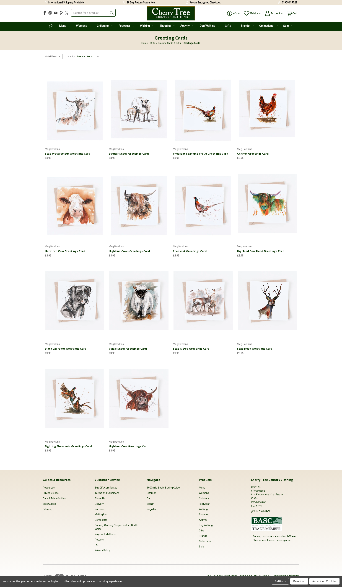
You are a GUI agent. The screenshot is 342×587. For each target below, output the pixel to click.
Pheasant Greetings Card (190, 251)
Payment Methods (105, 534)
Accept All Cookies (324, 581)
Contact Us (101, 519)
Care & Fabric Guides (54, 498)
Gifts (228, 25)
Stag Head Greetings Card (254, 348)
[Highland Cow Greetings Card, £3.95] (139, 398)
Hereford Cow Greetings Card (65, 251)
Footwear (124, 25)
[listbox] (89, 56)
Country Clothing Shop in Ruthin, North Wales (116, 527)
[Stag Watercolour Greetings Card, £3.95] (75, 106)
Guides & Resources (57, 480)
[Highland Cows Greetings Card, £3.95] (139, 203)
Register (151, 509)
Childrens (103, 25)
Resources (49, 487)
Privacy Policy (102, 550)
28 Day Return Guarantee (141, 2)
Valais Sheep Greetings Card (128, 348)
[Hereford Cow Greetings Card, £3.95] (75, 203)
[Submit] (112, 13)
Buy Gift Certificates (106, 487)
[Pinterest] (61, 13)
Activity (185, 25)
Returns (99, 539)
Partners (100, 509)
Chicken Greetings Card (253, 153)
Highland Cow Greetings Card (128, 446)
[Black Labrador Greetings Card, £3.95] (75, 301)
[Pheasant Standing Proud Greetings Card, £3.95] (203, 106)
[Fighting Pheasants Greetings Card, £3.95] (75, 398)
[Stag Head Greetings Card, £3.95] (267, 301)
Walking (145, 25)
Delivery (99, 503)
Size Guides (49, 503)
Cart (149, 498)
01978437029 (289, 2)
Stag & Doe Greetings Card (191, 348)
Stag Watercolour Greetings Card (67, 153)
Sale (286, 25)
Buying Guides (51, 493)
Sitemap (47, 509)
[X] (67, 13)
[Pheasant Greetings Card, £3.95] (203, 203)
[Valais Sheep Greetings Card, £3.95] (139, 301)
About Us (100, 498)
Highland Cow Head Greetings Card (260, 251)
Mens (63, 25)
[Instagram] (50, 13)
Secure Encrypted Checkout (205, 2)
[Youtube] (56, 13)
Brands (245, 25)
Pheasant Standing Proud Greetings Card (200, 153)
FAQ (97, 545)
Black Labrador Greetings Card (65, 348)
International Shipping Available (66, 2)
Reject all (299, 581)
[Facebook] (44, 13)
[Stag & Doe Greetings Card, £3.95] (203, 301)
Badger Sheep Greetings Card (129, 153)
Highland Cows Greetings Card (129, 251)
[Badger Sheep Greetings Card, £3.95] (139, 106)
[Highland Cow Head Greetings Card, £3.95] (267, 203)
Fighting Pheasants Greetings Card (68, 446)
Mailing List (101, 514)
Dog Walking (208, 25)
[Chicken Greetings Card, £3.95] (267, 106)
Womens (82, 25)
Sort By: (71, 56)
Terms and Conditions (107, 493)
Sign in (150, 503)
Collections (266, 25)
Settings (280, 581)
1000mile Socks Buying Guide (163, 487)
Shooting (165, 25)
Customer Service (107, 480)
